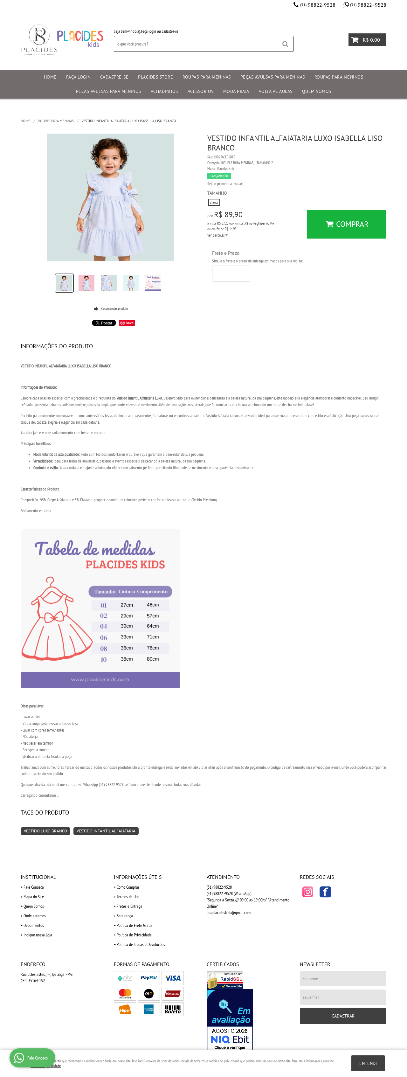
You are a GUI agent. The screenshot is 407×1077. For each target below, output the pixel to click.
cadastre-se (170, 31)
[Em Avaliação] (250, 1020)
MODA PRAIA (236, 91)
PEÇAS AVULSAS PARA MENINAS (272, 77)
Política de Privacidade (134, 935)
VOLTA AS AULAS (276, 91)
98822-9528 (317, 5)
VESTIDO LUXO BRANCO (45, 831)
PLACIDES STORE (155, 77)
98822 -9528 (368, 5)
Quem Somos (34, 906)
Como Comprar (128, 887)
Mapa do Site (34, 897)
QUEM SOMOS (316, 91)
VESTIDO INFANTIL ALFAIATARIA (106, 831)
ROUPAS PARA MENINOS (338, 77)
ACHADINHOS (164, 91)
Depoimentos (34, 925)
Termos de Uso (128, 897)
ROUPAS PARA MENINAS (207, 77)
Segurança (125, 916)
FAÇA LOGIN (78, 77)
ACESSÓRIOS (201, 91)
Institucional (38, 877)
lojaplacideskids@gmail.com (229, 912)
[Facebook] (325, 892)
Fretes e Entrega (129, 906)
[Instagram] (308, 892)
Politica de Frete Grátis (134, 925)
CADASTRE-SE (114, 77)
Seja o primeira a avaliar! (225, 183)
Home (50, 77)
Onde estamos (35, 916)
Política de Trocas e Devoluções (141, 944)
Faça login (148, 31)
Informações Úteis (138, 877)
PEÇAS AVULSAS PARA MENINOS (108, 91)
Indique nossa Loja (38, 935)
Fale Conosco (34, 887)
